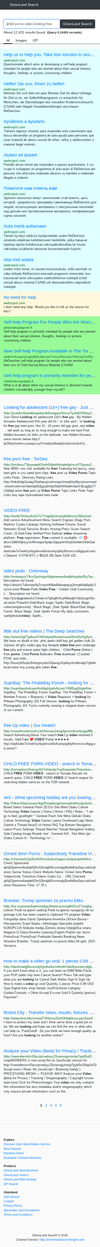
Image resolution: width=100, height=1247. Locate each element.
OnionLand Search (24, 5)
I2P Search (11, 1184)
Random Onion (14, 1153)
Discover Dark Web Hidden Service (27, 1144)
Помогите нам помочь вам (30, 188)
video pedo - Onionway (26, 570)
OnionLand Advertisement (21, 1170)
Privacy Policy (13, 1205)
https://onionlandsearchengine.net (61, 1239)
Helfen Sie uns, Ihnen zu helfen (34, 83)
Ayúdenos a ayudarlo (24, 121)
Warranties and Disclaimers (22, 1210)
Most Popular (12, 1148)
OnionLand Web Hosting (20, 1179)
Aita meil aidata (18, 259)
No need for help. (20, 297)
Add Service (12, 1196)
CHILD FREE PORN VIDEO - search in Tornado (50, 763)
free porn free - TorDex (26, 458)
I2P (35, 40)
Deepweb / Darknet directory (22, 1157)
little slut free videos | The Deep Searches (44, 631)
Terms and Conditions (18, 1214)
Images (21, 40)
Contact (9, 1201)
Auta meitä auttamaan (25, 226)
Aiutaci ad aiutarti (20, 155)
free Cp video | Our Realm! (30, 725)
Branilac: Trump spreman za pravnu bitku (43, 900)
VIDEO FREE (17, 510)
